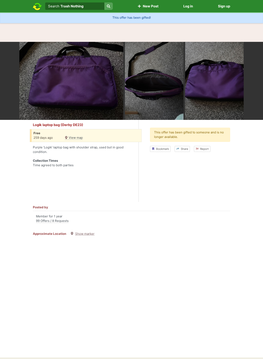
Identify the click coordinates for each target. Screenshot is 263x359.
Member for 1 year (52, 218)
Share (183, 148)
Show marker (85, 234)
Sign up (224, 6)
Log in (188, 6)
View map (75, 138)
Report (203, 148)
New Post (149, 6)
